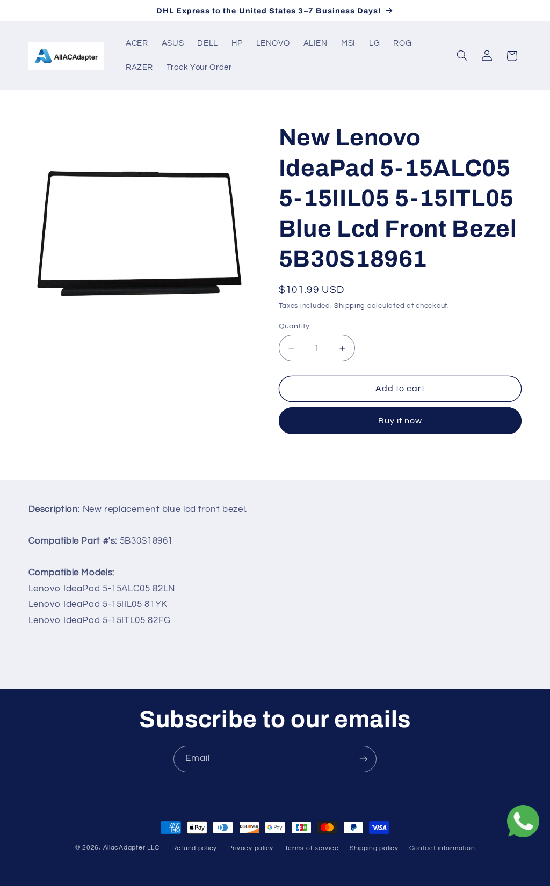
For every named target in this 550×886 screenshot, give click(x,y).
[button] (462, 55)
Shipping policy (374, 848)
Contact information (442, 848)
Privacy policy (250, 848)
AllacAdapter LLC (131, 848)
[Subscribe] (363, 759)
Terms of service (312, 848)
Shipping (349, 306)
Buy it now (400, 420)
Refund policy (195, 848)
